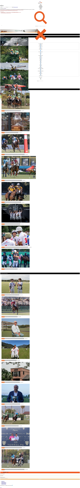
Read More (3, 132)
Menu (40, 1)
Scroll (0, 487)
